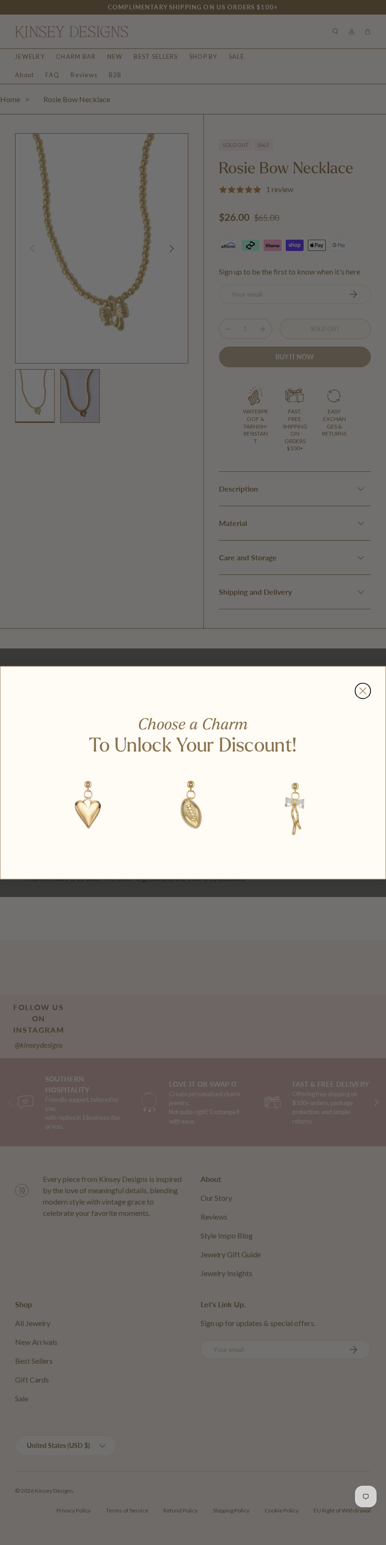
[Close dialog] (362, 690)
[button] (88, 807)
